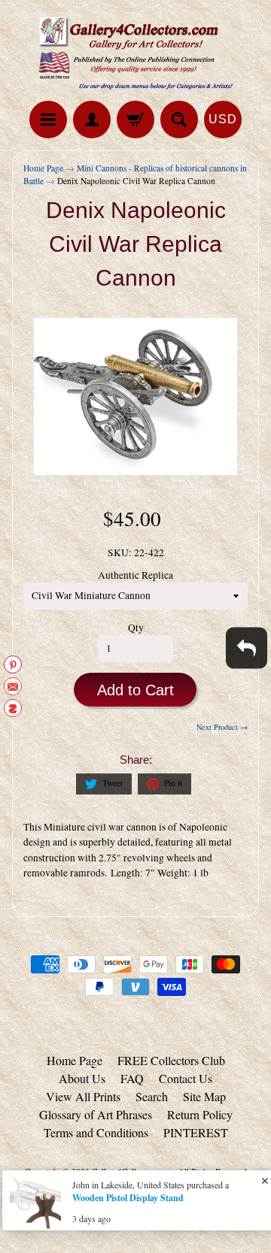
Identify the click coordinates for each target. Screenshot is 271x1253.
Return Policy (200, 1114)
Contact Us (185, 1078)
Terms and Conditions (96, 1132)
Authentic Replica (135, 575)
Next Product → (222, 727)
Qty (136, 627)
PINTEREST (195, 1132)
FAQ (132, 1078)
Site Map (204, 1096)
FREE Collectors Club (171, 1060)
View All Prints (83, 1096)
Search (152, 1096)
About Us (82, 1078)
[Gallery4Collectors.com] (135, 52)
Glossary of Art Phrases (95, 1114)
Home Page (43, 168)
